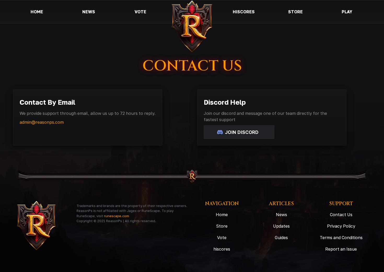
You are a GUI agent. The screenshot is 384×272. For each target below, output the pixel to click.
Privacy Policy (341, 226)
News (281, 214)
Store (222, 226)
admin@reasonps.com (42, 122)
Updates (281, 226)
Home (222, 214)
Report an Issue (341, 249)
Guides (281, 237)
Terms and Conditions (341, 237)
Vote (221, 237)
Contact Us (341, 214)
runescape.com (116, 216)
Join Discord (241, 132)
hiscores (221, 249)
